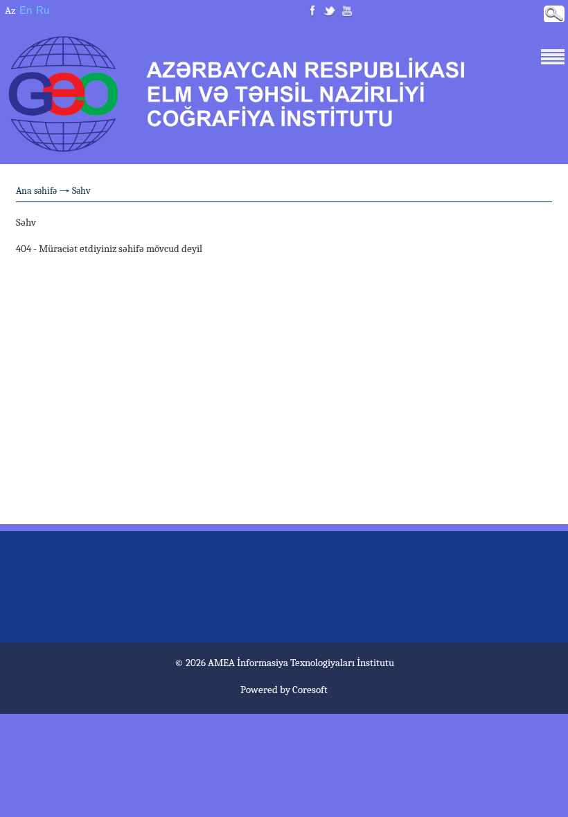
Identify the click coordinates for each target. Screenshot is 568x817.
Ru (42, 10)
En (25, 10)
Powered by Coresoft (284, 689)
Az (10, 10)
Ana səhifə (36, 191)
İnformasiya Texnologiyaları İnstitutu (315, 662)
